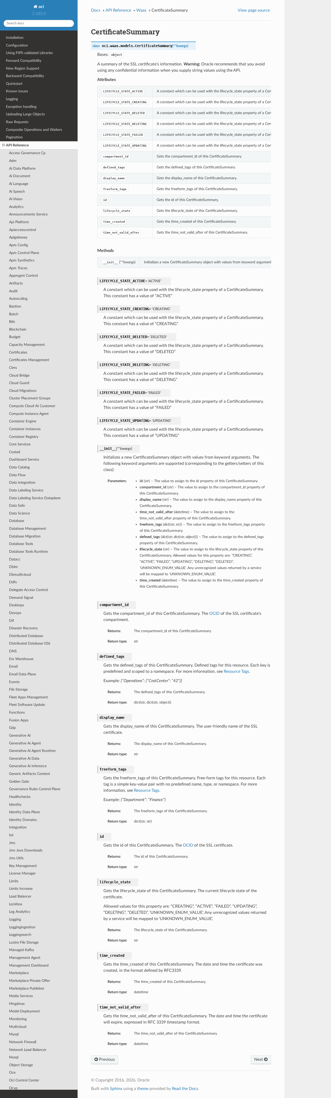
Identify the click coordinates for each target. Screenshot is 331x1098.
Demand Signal (21, 598)
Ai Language (18, 184)
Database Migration (25, 536)
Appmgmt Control (23, 276)
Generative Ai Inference (28, 766)
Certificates (18, 352)
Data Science (19, 513)
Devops (15, 613)
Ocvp (13, 1088)
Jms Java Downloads (25, 850)
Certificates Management (29, 360)
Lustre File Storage (24, 942)
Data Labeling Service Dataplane (35, 498)
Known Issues (17, 91)
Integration (18, 827)
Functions (17, 712)
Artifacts (16, 283)
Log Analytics (19, 912)
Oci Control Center (24, 1080)
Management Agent (24, 958)
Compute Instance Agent (29, 414)
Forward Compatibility (23, 61)
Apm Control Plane (24, 253)
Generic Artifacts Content (29, 774)
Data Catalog (19, 467)
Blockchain (17, 329)
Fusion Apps (18, 720)
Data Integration (22, 482)
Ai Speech (17, 191)
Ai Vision (15, 199)
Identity (15, 804)
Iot (11, 835)
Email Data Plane (22, 674)
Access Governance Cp (27, 153)
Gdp (12, 728)
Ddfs (13, 582)
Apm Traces (18, 268)
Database (16, 521)
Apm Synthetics (21, 260)
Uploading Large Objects (25, 114)
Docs (95, 10)
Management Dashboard (29, 965)
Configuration (17, 45)
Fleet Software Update (27, 705)
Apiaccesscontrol (22, 230)
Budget (14, 337)
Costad (14, 452)
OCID (214, 613)
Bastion (15, 306)
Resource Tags (236, 671)
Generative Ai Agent (25, 743)
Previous (106, 1059)
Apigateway (18, 237)
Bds (12, 322)
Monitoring (18, 1019)
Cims (13, 368)
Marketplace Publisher (26, 988)
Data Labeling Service (26, 490)
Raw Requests (17, 122)
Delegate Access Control (28, 590)
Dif (11, 621)
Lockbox (15, 904)
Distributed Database (26, 636)
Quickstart (14, 84)
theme (142, 1089)
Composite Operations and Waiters (34, 130)
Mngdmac (17, 1004)
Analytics (16, 207)
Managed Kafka (21, 950)
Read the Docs (185, 1089)
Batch (13, 314)
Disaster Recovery (23, 628)
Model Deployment (24, 1011)
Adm (13, 161)
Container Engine (22, 421)
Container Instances (25, 429)
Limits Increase (21, 889)
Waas (141, 10)
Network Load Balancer (27, 1050)
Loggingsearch (20, 935)
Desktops (16, 605)
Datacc (14, 559)
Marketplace (19, 973)
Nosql (13, 1057)
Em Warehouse (21, 659)
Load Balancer (20, 896)
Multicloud (17, 1027)
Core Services (20, 444)
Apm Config (18, 245)
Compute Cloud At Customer (32, 406)
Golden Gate (19, 781)
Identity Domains (23, 820)
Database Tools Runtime (28, 552)
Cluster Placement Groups (29, 398)
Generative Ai (20, 735)
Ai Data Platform (22, 168)
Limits (13, 881)
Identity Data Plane (24, 812)
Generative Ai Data (24, 758)
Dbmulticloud (20, 575)
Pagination (14, 137)
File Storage (18, 689)
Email (13, 666)
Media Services (21, 996)
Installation (15, 38)
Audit (13, 291)
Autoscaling (18, 299)
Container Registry (23, 437)
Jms (12, 843)
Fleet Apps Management (28, 697)
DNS (13, 651)
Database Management (27, 529)
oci (40, 7)
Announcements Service (28, 214)
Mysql (14, 1034)
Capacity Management (27, 345)
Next (259, 1059)
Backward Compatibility (25, 76)
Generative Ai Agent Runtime (32, 751)
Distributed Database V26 (29, 643)
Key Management (23, 866)
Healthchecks (20, 797)
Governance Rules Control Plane (34, 789)
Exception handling (21, 107)
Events (14, 682)
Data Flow (17, 475)
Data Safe (17, 505)
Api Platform (19, 222)
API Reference (17, 145)
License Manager (22, 873)
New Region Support (22, 68)
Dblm (13, 567)
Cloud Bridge (19, 375)
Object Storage (21, 1065)
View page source (254, 10)
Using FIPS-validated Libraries (29, 53)
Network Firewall (22, 1042)
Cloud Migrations (22, 391)
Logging (12, 99)
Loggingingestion (22, 927)
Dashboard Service (24, 459)
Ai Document (19, 176)
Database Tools (21, 544)
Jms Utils (16, 858)
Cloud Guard (19, 383)
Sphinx (116, 1089)
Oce (12, 1072)
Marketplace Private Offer (29, 981)
